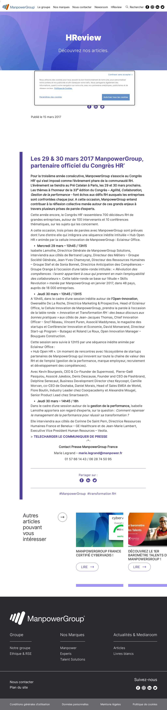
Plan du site (19, 687)
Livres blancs (124, 654)
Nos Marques (72, 634)
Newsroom (101, 7)
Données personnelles (75, 704)
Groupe (16, 634)
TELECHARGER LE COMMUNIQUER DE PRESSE (70, 437)
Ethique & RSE (21, 654)
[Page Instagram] (152, 7)
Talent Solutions (72, 659)
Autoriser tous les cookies (116, 97)
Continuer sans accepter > (120, 74)
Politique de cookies (145, 704)
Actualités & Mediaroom (135, 634)
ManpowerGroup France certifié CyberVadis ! (98, 553)
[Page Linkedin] (157, 7)
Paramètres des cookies (50, 97)
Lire (84, 567)
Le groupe (44, 7)
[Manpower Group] (18, 7)
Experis (65, 654)
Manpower (68, 648)
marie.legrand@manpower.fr (100, 453)
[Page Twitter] (162, 7)
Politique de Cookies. (63, 88)
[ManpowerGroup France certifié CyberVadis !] (99, 531)
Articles (119, 648)
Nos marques (61, 7)
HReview (116, 7)
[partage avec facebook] (89, 107)
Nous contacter (81, 7)
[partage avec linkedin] (96, 107)
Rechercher (137, 7)
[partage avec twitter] (102, 107)
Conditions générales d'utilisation (30, 704)
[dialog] (85, 88)
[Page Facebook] (147, 7)
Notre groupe (20, 648)
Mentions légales (110, 704)
